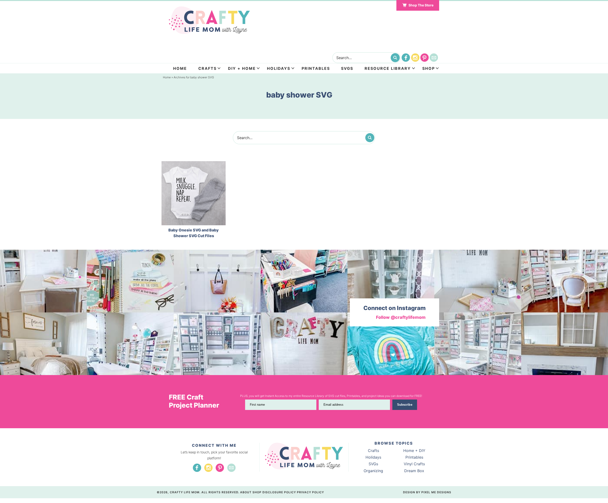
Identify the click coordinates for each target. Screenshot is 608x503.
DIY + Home (242, 68)
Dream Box (414, 470)
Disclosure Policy (279, 492)
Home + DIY (414, 450)
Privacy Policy (310, 492)
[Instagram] (415, 57)
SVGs (373, 463)
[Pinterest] (424, 57)
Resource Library (388, 68)
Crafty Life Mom (209, 20)
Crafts (207, 68)
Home (180, 68)
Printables (316, 68)
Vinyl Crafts (414, 463)
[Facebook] (406, 57)
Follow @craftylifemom (401, 317)
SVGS (347, 68)
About (246, 492)
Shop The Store (420, 5)
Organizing (373, 470)
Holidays (278, 68)
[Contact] (434, 57)
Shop (428, 68)
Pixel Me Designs (436, 492)
